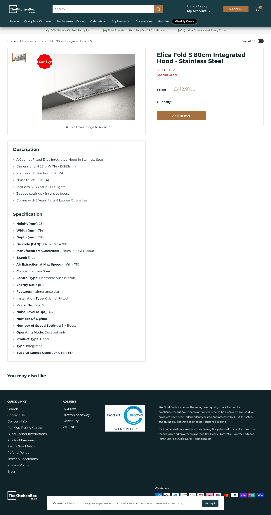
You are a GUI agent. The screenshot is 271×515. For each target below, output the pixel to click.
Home (11, 41)
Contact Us (16, 415)
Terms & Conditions (22, 459)
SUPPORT (236, 9)
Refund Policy (18, 452)
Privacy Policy (18, 465)
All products (28, 41)
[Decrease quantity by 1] (178, 102)
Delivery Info (17, 421)
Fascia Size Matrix (21, 446)
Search (12, 409)
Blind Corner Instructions (27, 434)
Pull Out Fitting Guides (25, 428)
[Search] (158, 9)
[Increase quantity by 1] (198, 102)
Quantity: (164, 102)
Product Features (21, 440)
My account (197, 11)
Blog (11, 471)
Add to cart (181, 115)
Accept (210, 503)
